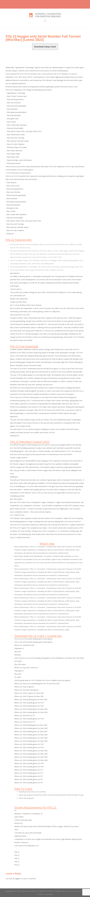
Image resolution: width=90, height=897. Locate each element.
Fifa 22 (16, 852)
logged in (18, 879)
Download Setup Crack (45, 47)
